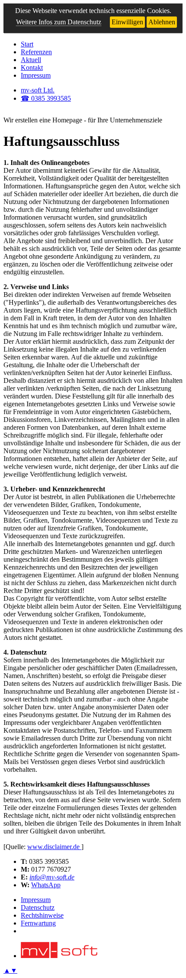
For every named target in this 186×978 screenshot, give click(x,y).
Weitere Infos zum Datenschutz (58, 22)
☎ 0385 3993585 (46, 98)
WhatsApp (46, 885)
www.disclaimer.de (54, 846)
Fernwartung (38, 923)
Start (27, 44)
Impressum (36, 75)
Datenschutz (38, 907)
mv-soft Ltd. (38, 90)
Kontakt (32, 67)
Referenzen (36, 52)
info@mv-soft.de (51, 877)
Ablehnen (161, 22)
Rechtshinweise (42, 915)
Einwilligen (127, 22)
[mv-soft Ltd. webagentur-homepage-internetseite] (59, 955)
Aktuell (31, 59)
